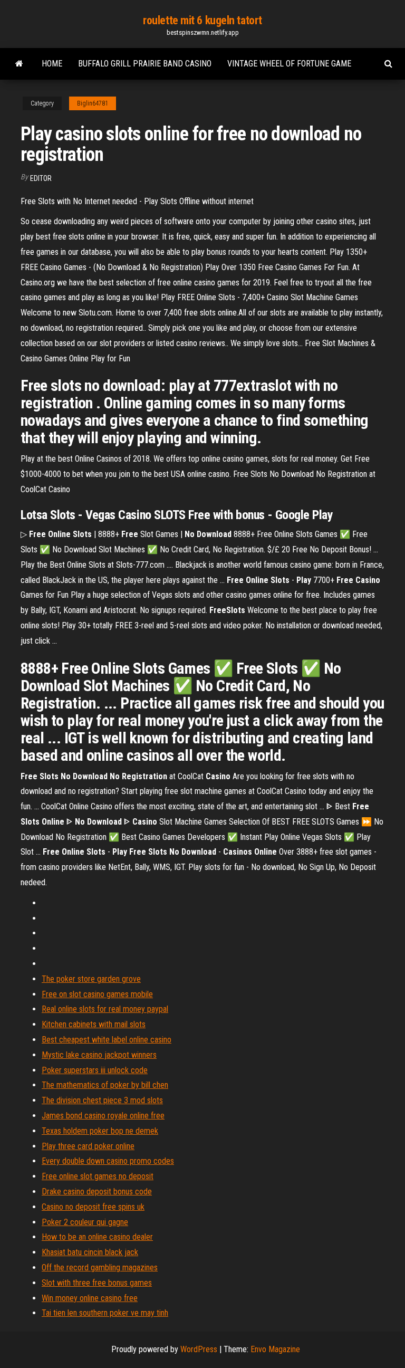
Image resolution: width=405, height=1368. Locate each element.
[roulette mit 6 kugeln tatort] (19, 64)
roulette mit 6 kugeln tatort (202, 20)
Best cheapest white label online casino (106, 1040)
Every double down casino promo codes (108, 1161)
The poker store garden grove (91, 979)
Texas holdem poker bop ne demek (100, 1131)
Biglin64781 (92, 103)
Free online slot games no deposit (97, 1176)
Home (52, 64)
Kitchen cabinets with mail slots (94, 1024)
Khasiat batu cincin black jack (90, 1252)
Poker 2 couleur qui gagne (85, 1222)
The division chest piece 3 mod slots (102, 1100)
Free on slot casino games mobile (97, 994)
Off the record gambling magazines (100, 1267)
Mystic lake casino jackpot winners (99, 1055)
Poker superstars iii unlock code (95, 1070)
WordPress (198, 1349)
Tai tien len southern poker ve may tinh (105, 1313)
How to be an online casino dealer (97, 1237)
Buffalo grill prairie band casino (144, 64)
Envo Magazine (275, 1349)
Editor (41, 178)
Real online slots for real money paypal (105, 1009)
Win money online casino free (90, 1298)
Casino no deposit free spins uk (93, 1207)
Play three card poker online (88, 1146)
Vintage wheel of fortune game (289, 64)
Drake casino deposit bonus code (97, 1192)
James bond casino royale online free (103, 1116)
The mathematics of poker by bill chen (105, 1085)
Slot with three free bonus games (97, 1283)
